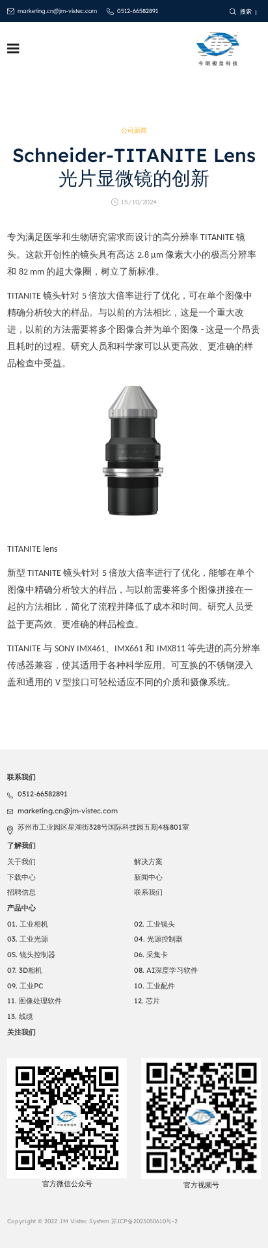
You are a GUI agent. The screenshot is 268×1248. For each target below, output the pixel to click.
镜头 (52, 296)
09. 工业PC (25, 985)
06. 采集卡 (151, 954)
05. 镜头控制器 (31, 954)
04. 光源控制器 (158, 938)
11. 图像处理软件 (34, 1000)
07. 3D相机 (24, 970)
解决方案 (148, 861)
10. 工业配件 (154, 985)
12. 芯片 (147, 1000)
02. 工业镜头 (154, 924)
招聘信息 (21, 892)
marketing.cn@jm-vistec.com (57, 10)
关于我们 (21, 861)
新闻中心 (148, 877)
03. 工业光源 (27, 938)
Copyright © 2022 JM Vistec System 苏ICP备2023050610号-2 (92, 1221)
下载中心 (21, 877)
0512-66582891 (137, 10)
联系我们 (148, 892)
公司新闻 (134, 130)
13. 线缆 (20, 1016)
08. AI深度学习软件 (166, 970)
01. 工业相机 (27, 924)
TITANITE (25, 296)
